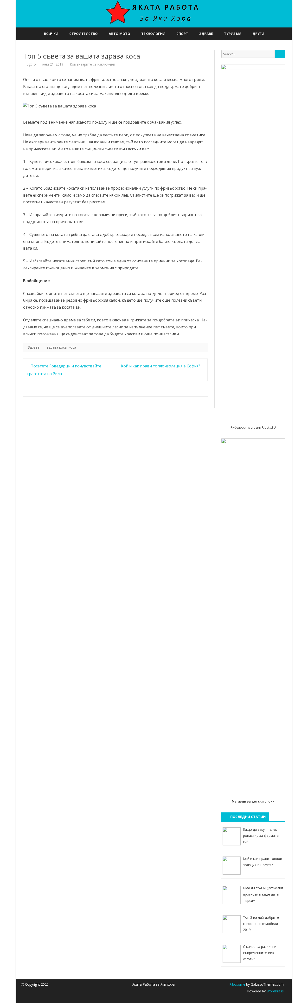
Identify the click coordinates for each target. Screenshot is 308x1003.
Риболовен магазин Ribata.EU (253, 427)
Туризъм (232, 33)
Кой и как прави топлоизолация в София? (161, 366)
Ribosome (237, 984)
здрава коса (57, 347)
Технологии (153, 33)
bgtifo (31, 64)
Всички (51, 33)
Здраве (206, 33)
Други (258, 33)
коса (72, 347)
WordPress (275, 991)
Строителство (83, 33)
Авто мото (119, 33)
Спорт (182, 33)
